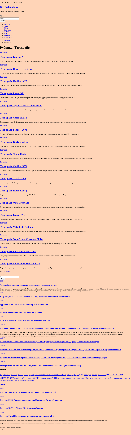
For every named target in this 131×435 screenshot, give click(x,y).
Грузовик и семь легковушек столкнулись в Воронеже (24, 304)
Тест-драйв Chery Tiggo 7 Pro (16, 69)
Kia (29, 375)
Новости (7, 24)
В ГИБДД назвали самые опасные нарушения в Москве (25, 320)
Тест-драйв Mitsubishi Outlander (18, 227)
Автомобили (102, 375)
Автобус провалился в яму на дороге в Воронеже (21, 312)
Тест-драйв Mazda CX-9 (13, 178)
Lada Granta (39, 375)
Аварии (76, 375)
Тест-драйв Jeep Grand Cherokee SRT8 (21, 239)
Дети (58, 378)
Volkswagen (70, 375)
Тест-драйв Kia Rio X (12, 57)
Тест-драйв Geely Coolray (14, 142)
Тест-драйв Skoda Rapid (13, 154)
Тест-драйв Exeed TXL (12, 215)
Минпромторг (81, 378)
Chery (8, 375)
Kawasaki (26, 375)
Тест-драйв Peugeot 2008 (13, 129)
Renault (59, 375)
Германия (29, 378)
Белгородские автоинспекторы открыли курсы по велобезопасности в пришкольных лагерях (42, 365)
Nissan (54, 375)
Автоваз (94, 375)
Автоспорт (8, 35)
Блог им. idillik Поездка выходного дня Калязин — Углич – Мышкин (31, 400)
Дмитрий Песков (65, 378)
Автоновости (114, 374)
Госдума (43, 378)
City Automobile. (9, 7)
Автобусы (87, 375)
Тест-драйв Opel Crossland (14, 202)
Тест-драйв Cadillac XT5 (13, 81)
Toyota (64, 375)
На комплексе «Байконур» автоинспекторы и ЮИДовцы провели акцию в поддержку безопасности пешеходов (49, 342)
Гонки (36, 377)
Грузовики (48, 378)
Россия (2, 380)
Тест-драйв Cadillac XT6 (13, 117)
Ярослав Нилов (22, 380)
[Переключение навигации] (1, 15)
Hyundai (20, 375)
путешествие (30, 380)
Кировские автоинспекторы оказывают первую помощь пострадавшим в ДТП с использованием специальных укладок (53, 358)
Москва (88, 378)
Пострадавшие (116, 378)
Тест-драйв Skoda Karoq (13, 190)
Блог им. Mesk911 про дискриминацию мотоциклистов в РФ (27, 416)
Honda (15, 375)
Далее (8, 271)
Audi (1, 375)
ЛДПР (71, 378)
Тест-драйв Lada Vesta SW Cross (18, 251)
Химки (15, 380)
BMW (5, 375)
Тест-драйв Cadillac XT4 (13, 166)
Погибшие (106, 378)
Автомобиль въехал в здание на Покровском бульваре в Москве (28, 285)
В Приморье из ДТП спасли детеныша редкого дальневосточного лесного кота (35, 296)
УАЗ (12, 380)
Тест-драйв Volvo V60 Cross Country (20, 263)
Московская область (96, 378)
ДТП (5, 33)
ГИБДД (6, 32)
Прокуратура (126, 378)
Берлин (16, 378)
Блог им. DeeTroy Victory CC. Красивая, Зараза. (21, 408)
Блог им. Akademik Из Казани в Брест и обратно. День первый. (28, 392)
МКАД (75, 378)
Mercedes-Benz (47, 375)
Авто (6, 26)
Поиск (2, 16)
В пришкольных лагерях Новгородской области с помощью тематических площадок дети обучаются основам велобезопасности (57, 328)
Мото (6, 28)
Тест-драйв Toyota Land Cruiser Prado (21, 105)
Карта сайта (8, 37)
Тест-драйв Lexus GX (12, 93)
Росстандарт (7, 380)
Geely (12, 375)
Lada (32, 375)
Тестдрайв (7, 30)
